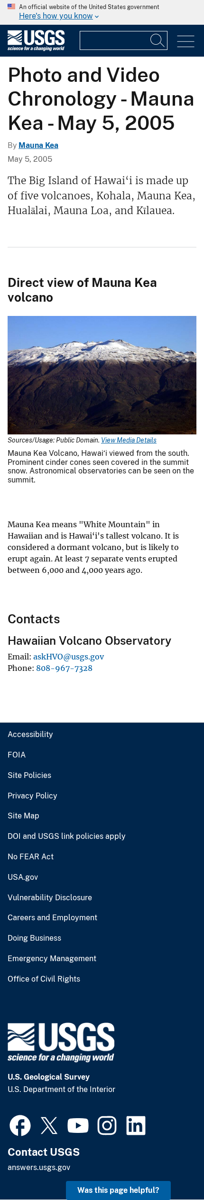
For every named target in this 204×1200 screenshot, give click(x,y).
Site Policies (29, 775)
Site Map (23, 816)
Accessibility (30, 734)
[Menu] (185, 41)
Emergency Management (52, 958)
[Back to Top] (169, 1165)
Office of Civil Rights (44, 979)
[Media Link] (102, 376)
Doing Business (34, 938)
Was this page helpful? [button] (118, 1190)
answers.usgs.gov (39, 1167)
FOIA (17, 755)
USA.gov (23, 877)
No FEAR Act (31, 857)
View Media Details (129, 440)
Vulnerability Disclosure (50, 898)
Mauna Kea (38, 145)
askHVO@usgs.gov (68, 656)
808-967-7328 (64, 668)
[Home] (36, 48)
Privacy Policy (32, 796)
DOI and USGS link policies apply (67, 836)
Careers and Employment (52, 918)
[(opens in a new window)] (20, 1124)
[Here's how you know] (102, 12)
